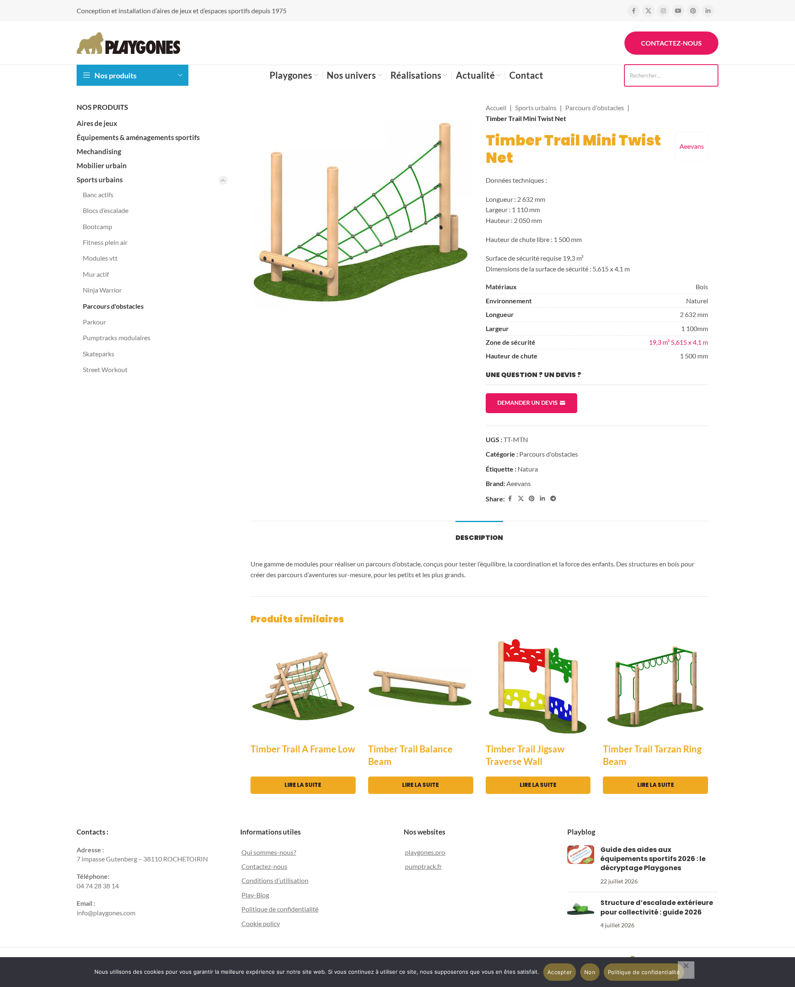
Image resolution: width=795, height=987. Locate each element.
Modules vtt (100, 258)
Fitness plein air (105, 242)
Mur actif (96, 274)
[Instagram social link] (663, 11)
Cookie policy (260, 923)
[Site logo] (128, 42)
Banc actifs (98, 194)
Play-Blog (255, 895)
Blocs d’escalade (105, 210)
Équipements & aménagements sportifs (138, 137)
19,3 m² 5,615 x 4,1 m (678, 342)
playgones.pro (425, 852)
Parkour (94, 322)
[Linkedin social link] (708, 11)
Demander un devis (527, 402)
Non (589, 972)
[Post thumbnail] (580, 865)
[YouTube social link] (678, 11)
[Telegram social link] (553, 498)
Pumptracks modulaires (116, 337)
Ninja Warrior (102, 290)
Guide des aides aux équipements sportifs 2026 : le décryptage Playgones (653, 859)
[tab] (479, 533)
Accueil (496, 107)
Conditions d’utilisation (274, 880)
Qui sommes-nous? (268, 852)
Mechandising (99, 151)
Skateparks (98, 354)
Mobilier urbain (102, 165)
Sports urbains (100, 179)
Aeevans (691, 146)
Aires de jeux (97, 123)
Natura (528, 469)
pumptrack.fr (423, 866)
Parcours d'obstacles (113, 306)
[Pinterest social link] (693, 11)
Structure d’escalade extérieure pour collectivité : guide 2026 (656, 907)
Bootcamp (97, 226)
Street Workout (105, 369)
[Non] (686, 970)
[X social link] (648, 11)
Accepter (559, 972)
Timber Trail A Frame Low (303, 749)
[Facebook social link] (633, 11)
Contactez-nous (671, 43)
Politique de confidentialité (279, 909)
